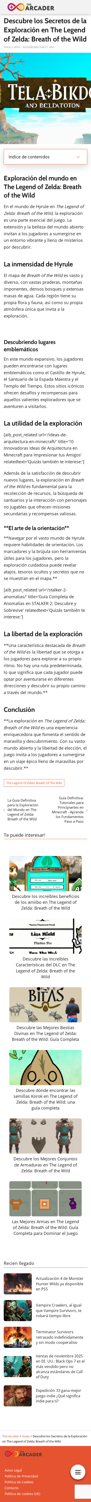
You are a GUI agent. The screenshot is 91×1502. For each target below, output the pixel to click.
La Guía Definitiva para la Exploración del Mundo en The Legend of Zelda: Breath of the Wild (22, 809)
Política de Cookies (19, 1482)
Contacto (11, 1488)
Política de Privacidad (21, 1476)
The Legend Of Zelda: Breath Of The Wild (34, 783)
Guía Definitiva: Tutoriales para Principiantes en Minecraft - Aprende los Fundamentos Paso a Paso (68, 810)
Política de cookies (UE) (22, 1493)
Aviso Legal (13, 1470)
